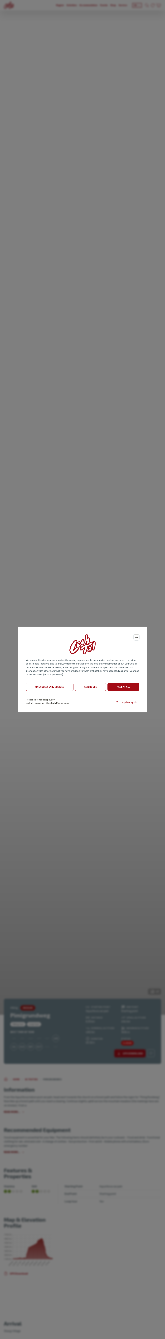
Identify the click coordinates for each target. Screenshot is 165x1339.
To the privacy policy (127, 702)
